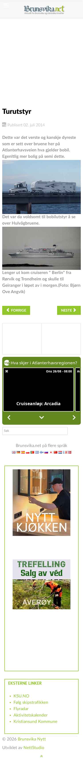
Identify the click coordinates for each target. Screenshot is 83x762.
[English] (13, 452)
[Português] (32, 452)
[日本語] (51, 452)
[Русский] (46, 452)
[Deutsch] (18, 452)
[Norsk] (69, 452)
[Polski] (27, 452)
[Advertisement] (41, 59)
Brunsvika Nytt (32, 739)
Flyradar (21, 709)
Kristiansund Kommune (35, 722)
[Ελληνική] (37, 452)
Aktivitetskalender (31, 715)
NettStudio (33, 748)
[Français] (65, 452)
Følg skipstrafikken (31, 702)
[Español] (23, 452)
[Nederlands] (60, 452)
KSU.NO (21, 696)
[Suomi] (41, 452)
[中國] (55, 452)
